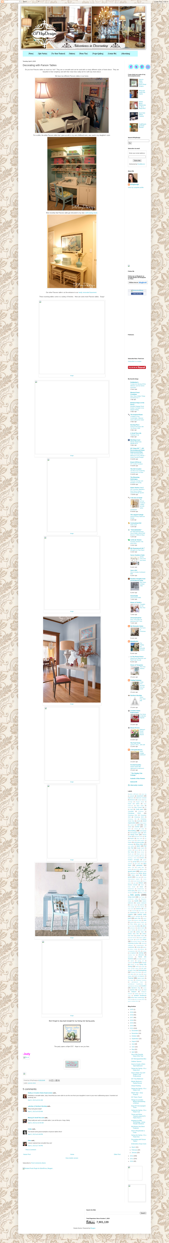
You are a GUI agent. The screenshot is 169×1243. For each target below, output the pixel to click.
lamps (141, 886)
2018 (132, 1015)
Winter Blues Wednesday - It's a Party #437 (142, 105)
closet (138, 821)
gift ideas (137, 863)
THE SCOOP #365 (135, 597)
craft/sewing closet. (91, 213)
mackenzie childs (133, 899)
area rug (144, 794)
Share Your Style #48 (143, 698)
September (135, 1038)
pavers (132, 922)
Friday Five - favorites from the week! (142, 685)
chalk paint (139, 809)
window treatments (140, 995)
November (135, 1033)
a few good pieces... (136, 750)
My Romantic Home (136, 626)
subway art (133, 964)
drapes (132, 838)
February (135, 1150)
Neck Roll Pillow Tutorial (142, 114)
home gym (138, 877)
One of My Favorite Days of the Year (137, 1055)
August (134, 1041)
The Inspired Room (136, 414)
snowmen (143, 958)
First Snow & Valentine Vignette (143, 716)
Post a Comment (31, 1150)
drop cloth (139, 838)
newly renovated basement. (88, 292)
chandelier (131, 811)
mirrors (142, 905)
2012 (132, 1156)
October (134, 1036)
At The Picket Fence (136, 656)
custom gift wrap (139, 828)
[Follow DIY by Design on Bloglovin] (138, 283)
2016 (132, 1020)
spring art (141, 960)
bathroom (130, 797)
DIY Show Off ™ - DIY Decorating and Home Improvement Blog (137, 450)
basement (140, 796)
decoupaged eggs (135, 832)
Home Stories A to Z (136, 487)
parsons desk (32, 1083)
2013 (132, 1028)
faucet (136, 850)
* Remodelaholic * (136, 530)
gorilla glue (141, 867)
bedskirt (140, 799)
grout (143, 869)
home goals (135, 875)
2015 (132, 1023)
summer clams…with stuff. (137, 744)
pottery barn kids (133, 933)
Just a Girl (133, 570)
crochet (137, 827)
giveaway (139, 865)
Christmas (140, 811)
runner (144, 951)
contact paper (142, 823)
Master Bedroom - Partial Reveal (136, 1082)
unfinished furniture (141, 980)
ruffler (138, 951)
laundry (130, 892)
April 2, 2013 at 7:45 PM (35, 1146)
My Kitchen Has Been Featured (138, 1127)
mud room (130, 908)
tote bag (138, 974)
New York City (142, 910)
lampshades (140, 888)
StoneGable (134, 596)
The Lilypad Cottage (136, 515)
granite (130, 869)
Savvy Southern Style (137, 555)
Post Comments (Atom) (38, 1163)
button (129, 807)
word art (130, 999)
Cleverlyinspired (135, 618)
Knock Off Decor (135, 462)
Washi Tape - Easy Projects (137, 1093)
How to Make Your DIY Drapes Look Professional (138, 1074)
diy (145, 836)
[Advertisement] (137, 226)
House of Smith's (136, 602)
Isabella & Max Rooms (137, 778)
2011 (132, 1158)
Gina (29, 1140)
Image (72, 704)
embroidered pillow (139, 842)
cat (145, 807)
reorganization (140, 945)
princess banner (132, 937)
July (133, 1044)
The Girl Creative (135, 469)
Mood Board (140, 906)
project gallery (142, 937)
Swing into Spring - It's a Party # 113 (138, 1089)
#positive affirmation (133, 794)
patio (145, 920)
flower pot (131, 854)
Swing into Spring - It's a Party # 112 (138, 1111)
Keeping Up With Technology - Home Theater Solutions (138, 1122)
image (72, 375)
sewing (141, 953)
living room (131, 897)
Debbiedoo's (134, 382)
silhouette (141, 955)
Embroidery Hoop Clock (138, 1144)
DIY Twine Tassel (136, 1097)
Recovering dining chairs (137, 941)
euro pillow (131, 846)
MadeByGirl (134, 641)
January (134, 1152)
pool (131, 932)
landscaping (131, 890)
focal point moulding (133, 855)
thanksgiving (142, 970)
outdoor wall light (135, 916)
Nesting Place (134, 425)
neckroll (134, 910)
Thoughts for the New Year (142, 606)
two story (130, 980)
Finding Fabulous (135, 680)
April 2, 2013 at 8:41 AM (35, 1100)
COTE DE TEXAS (135, 540)
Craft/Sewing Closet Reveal (142, 125)
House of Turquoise (136, 665)
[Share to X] (54, 1080)
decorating (132, 831)
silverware (130, 957)
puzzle (131, 939)
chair (131, 809)
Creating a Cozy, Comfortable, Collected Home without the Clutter (137, 418)
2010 (132, 1161)
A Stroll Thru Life (135, 433)
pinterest (132, 928)
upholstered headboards (135, 984)
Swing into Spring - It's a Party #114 (138, 1069)
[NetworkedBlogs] (137, 290)
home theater (136, 881)
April (133, 1052)
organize (142, 912)
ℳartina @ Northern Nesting (37, 1106)
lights (135, 892)
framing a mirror (132, 857)
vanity (144, 988)
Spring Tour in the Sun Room (143, 558)
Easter (130, 842)
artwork (132, 796)
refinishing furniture (133, 943)
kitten (142, 884)
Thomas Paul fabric (136, 972)
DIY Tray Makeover (137, 1079)
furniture (141, 857)
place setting (131, 930)
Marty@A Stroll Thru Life (36, 1118)
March (134, 1147)
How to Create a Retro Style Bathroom (138, 1065)
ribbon (144, 947)
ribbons (142, 949)
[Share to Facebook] (56, 1080)
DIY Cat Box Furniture (136, 464)
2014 (132, 1025)
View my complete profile (136, 187)
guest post (132, 871)
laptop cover (140, 890)
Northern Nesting (136, 695)
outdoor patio (141, 914)
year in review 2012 (139, 999)
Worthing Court (135, 440)
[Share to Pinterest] (59, 1080)
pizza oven (141, 928)
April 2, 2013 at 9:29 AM (35, 1111)
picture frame (131, 926)
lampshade (131, 888)
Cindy (30, 1129)
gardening (142, 861)
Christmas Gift (132, 819)
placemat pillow (142, 930)
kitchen (141, 883)
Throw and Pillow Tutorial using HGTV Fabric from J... (138, 1116)
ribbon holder (133, 949)
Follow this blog (137, 293)
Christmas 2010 (134, 813)
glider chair (131, 867)
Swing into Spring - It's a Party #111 (138, 1136)
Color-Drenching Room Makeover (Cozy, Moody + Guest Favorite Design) (137, 455)
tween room (140, 978)
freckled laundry (135, 765)
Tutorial (130, 978)
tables (137, 966)
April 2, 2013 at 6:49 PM (35, 1134)
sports (132, 960)
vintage (139, 989)
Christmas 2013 (139, 817)
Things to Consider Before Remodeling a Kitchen (138, 1101)
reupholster (131, 947)
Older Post (117, 1154)
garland (130, 863)
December (135, 1030)
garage (135, 861)
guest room (143, 871)
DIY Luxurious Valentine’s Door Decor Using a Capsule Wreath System (137, 491)
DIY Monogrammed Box (138, 1059)
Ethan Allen (139, 844)
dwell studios (140, 840)
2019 (132, 1012)
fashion (130, 850)
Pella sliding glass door (137, 924)
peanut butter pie (141, 922)
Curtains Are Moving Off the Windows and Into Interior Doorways (138, 385)
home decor (142, 873)
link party (135, 895)
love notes (141, 897)
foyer (143, 855)
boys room (140, 805)
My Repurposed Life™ (137, 548)
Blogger (92, 1228)
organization (133, 912)
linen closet (143, 892)
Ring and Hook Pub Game (142, 92)
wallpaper (133, 991)
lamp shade (131, 886)
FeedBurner (141, 164)
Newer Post (27, 1154)
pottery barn (140, 932)
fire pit (142, 850)
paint (129, 918)
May (133, 1049)
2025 (132, 1009)
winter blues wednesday (137, 997)
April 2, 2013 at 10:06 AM (36, 1123)
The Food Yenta (135, 743)
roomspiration (131, 951)
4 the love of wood (136, 498)
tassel (142, 966)
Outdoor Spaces (136, 1061)
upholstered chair (137, 982)
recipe (144, 939)
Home (72, 1154)
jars (135, 883)
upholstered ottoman (133, 986)
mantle (136, 901)
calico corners (138, 807)
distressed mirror (138, 836)
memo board (133, 905)
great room (137, 869)
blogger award (140, 801)
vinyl (145, 989)
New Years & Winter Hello (143, 584)
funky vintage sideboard (142, 753)
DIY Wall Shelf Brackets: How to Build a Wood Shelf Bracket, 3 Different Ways (137, 533)
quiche (138, 939)
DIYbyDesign (134, 184)
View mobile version (72, 1158)
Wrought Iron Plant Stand (137, 550)
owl (143, 916)
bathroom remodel (141, 797)
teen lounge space (133, 968)
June (133, 1047)
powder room (140, 935)
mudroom (138, 908)
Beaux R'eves (135, 728)
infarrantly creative (136, 785)
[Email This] (50, 1080)
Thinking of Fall (134, 435)
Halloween (133, 873)
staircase (130, 962)
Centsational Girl (135, 523)
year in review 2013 (133, 1001)
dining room (134, 834)
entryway (130, 844)
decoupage (143, 830)
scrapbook (133, 953)
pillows (144, 926)
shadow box (131, 955)
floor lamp (131, 852)
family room (140, 848)
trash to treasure (139, 976)
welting (137, 993)
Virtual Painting (136, 1086)
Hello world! (133, 525)
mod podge (131, 906)
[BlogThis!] (52, 1080)
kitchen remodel (132, 884)
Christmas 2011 (132, 815)
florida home (140, 852)
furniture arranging (133, 859)
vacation (143, 986)
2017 (132, 1017)
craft (138, 825)
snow (137, 958)
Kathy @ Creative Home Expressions (40, 1093)
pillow (138, 926)
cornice (132, 825)
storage (144, 962)
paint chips (138, 918)
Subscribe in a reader (134, 361)
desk (145, 832)
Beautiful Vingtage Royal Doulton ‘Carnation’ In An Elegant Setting (137, 408)
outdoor (130, 914)
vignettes (132, 989)
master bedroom (141, 903)
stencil (137, 962)
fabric (138, 846)
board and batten (133, 803)
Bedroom (132, 799)
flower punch (140, 854)
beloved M (133, 782)
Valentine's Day (135, 988)
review (138, 947)
